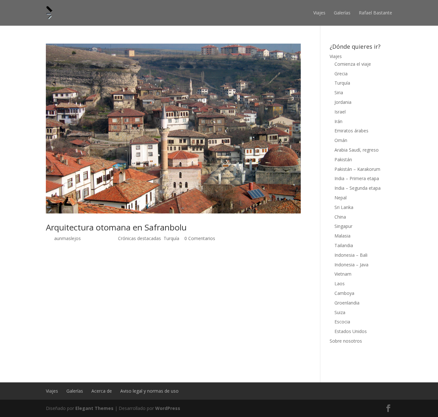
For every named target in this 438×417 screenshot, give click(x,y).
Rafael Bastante (375, 13)
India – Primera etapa (356, 178)
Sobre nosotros (346, 341)
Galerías (342, 13)
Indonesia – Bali (350, 255)
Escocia (342, 322)
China (340, 217)
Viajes (319, 13)
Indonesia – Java (351, 265)
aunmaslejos (67, 238)
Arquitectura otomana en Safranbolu (116, 227)
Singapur (343, 226)
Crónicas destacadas (139, 238)
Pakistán (343, 159)
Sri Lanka (343, 207)
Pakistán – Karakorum (357, 169)
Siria (338, 92)
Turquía (171, 238)
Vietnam (342, 274)
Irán (338, 121)
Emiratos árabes (351, 131)
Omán (340, 140)
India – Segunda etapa (357, 188)
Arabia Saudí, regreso (356, 150)
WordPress (167, 408)
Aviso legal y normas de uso (149, 391)
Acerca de (101, 391)
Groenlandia (346, 303)
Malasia (342, 236)
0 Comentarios (199, 238)
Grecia (341, 74)
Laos (339, 283)
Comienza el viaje (352, 64)
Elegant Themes (94, 408)
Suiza (339, 312)
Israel (340, 112)
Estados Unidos (350, 331)
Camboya (344, 293)
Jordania (342, 102)
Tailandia (343, 245)
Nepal (340, 198)
